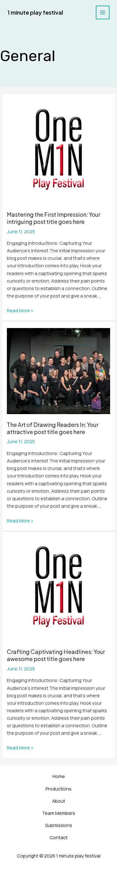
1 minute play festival (35, 12)
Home (58, 776)
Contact (59, 837)
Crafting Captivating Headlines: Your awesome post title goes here (56, 655)
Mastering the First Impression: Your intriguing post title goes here (53, 218)
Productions (58, 788)
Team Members (58, 813)
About (58, 801)
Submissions (58, 825)
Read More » (20, 310)
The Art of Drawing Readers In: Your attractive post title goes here (52, 428)
